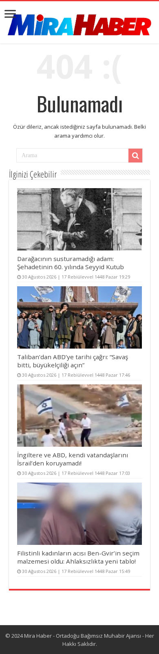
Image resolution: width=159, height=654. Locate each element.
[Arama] (135, 155)
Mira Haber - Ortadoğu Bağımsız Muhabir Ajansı (82, 635)
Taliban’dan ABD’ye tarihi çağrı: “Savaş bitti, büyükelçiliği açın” (72, 361)
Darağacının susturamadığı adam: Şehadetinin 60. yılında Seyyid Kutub (70, 263)
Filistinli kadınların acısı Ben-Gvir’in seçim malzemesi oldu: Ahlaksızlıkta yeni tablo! (78, 557)
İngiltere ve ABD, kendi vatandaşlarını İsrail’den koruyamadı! (72, 459)
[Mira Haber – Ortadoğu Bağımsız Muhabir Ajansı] (79, 22)
